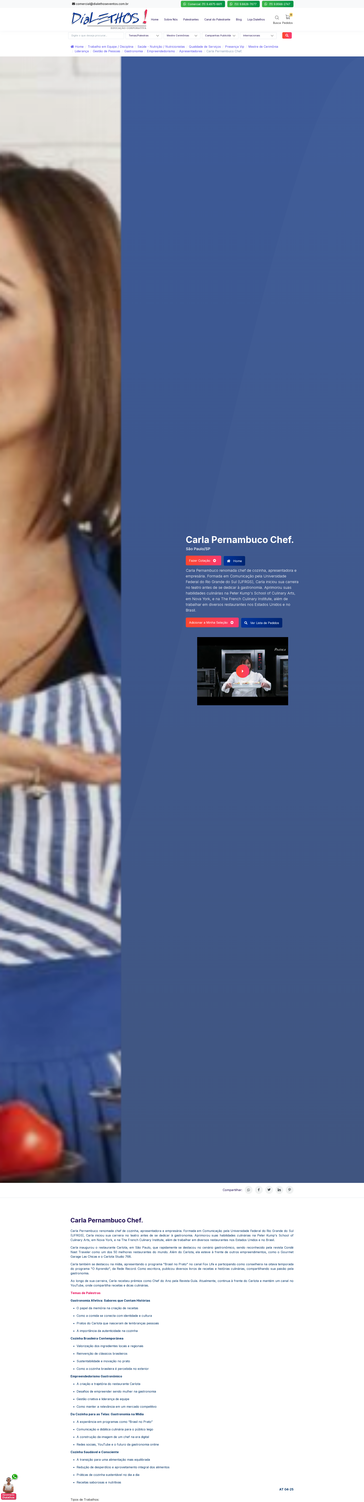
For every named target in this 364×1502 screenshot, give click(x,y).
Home (79, 46)
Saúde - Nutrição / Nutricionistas (161, 46)
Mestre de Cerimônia (263, 46)
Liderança (82, 51)
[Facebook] (259, 1190)
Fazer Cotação (201, 560)
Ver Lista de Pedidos (264, 623)
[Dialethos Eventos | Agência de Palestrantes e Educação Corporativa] (109, 19)
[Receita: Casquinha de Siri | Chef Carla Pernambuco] (242, 671)
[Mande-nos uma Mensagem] (9, 1486)
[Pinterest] (289, 1190)
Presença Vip (234, 46)
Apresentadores (190, 51)
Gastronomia (133, 51)
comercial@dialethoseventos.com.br (102, 4)
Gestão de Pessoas (106, 51)
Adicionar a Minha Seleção (210, 622)
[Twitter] (269, 1190)
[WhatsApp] (249, 1190)
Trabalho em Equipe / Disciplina (110, 46)
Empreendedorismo (161, 51)
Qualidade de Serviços (205, 46)
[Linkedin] (279, 1190)
